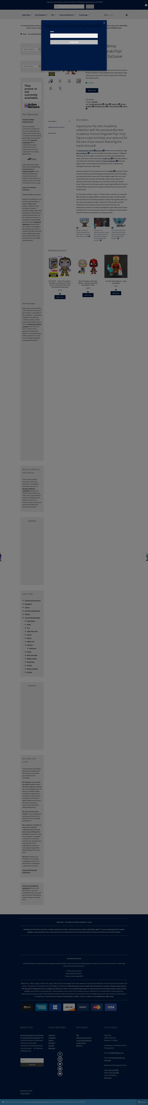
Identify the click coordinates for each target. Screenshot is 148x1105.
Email (52, 31)
